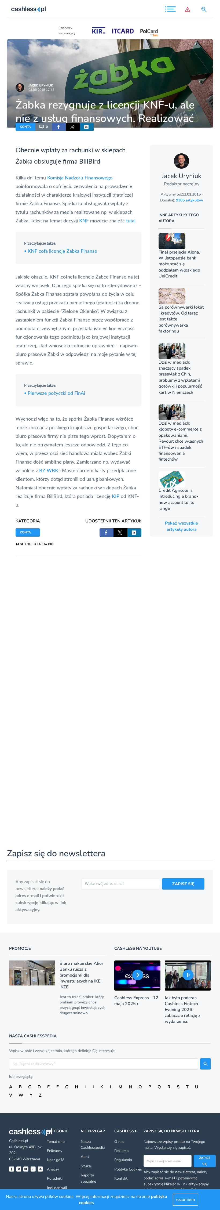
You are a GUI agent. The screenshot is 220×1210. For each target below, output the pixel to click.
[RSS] (40, 1169)
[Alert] (188, 9)
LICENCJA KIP (42, 544)
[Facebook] (11, 1169)
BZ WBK (48, 470)
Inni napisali (57, 1187)
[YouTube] (25, 1169)
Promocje (20, 948)
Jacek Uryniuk (40, 85)
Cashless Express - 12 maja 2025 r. (136, 1001)
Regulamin (123, 1159)
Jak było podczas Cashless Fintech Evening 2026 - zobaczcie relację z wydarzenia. (182, 1009)
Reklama (121, 1150)
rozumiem (185, 1199)
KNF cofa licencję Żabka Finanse (60, 251)
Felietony (54, 1150)
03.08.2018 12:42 (41, 90)
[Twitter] (18, 1169)
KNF (84, 221)
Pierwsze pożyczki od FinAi (54, 393)
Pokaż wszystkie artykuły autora (181, 526)
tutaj (130, 221)
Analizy (53, 1169)
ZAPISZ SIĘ (183, 884)
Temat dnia (56, 1141)
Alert (85, 1156)
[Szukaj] (205, 9)
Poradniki (55, 1178)
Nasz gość (55, 1159)
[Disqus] (78, 623)
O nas (119, 1141)
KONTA (25, 127)
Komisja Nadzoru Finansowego (79, 178)
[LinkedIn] (33, 1169)
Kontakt (120, 1178)
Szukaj (86, 1166)
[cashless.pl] (28, 9)
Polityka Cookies (128, 1169)
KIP (115, 496)
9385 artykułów (189, 200)
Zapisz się (204, 1161)
